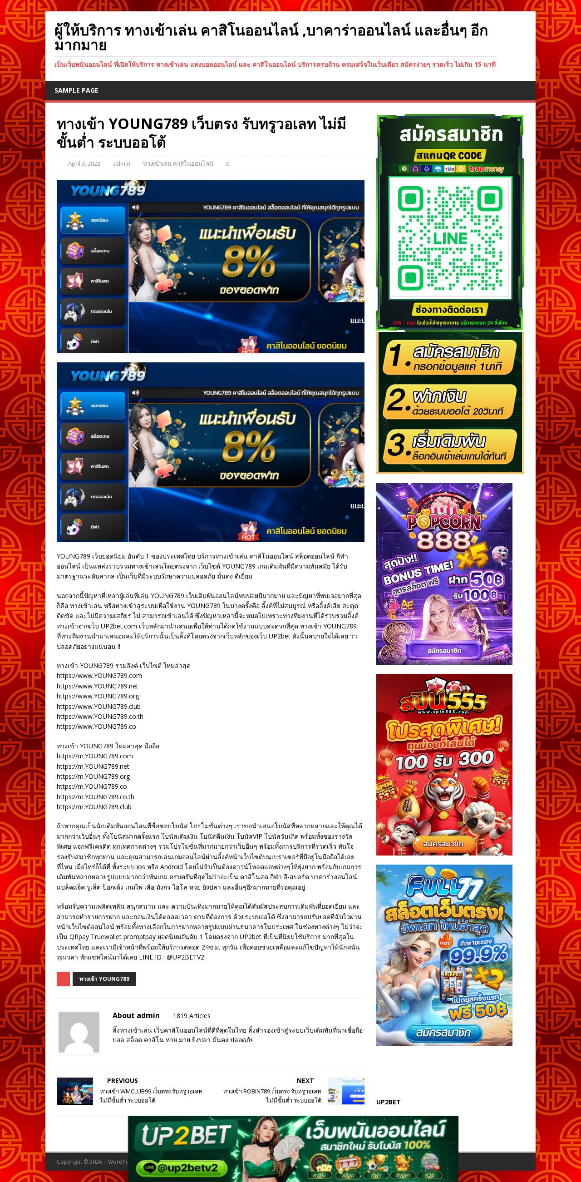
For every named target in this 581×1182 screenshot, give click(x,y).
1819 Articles (192, 1015)
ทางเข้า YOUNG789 (104, 979)
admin (121, 163)
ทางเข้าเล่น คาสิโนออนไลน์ (178, 163)
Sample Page (76, 90)
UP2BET (388, 1102)
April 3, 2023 (84, 163)
